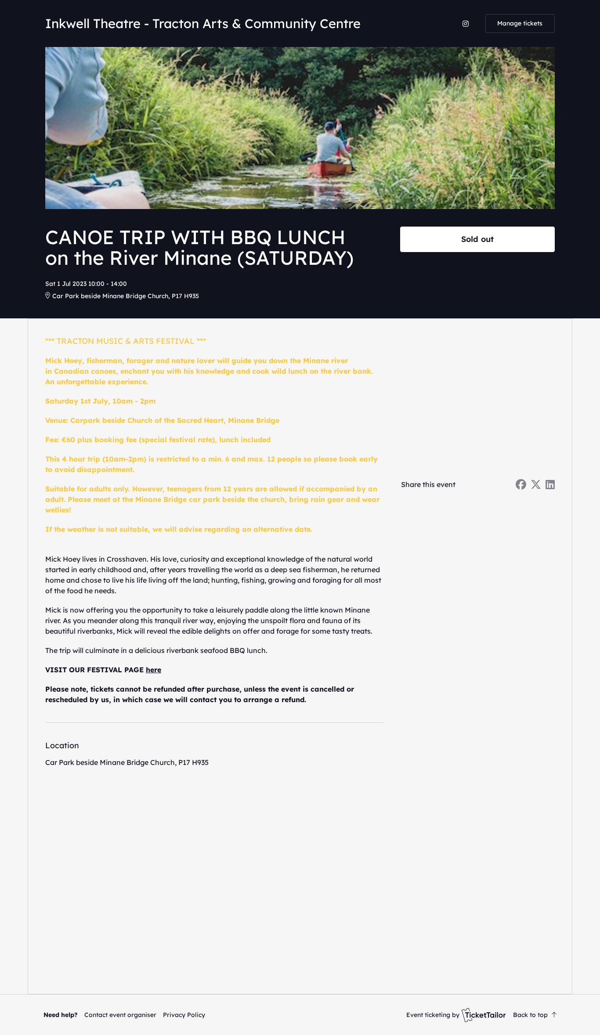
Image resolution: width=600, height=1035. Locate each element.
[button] (120, 1015)
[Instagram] (466, 23)
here (153, 669)
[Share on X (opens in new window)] (536, 484)
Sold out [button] (477, 239)
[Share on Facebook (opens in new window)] (521, 484)
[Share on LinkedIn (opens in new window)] (550, 484)
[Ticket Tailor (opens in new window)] (484, 1014)
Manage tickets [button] (519, 23)
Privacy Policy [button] (184, 1015)
